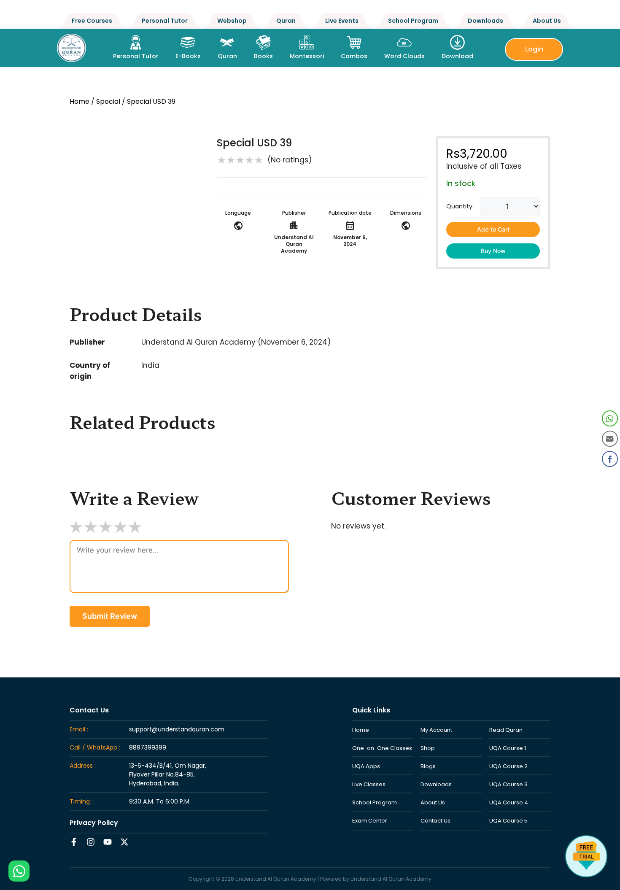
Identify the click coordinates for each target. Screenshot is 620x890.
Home (79, 101)
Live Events (342, 20)
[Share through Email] (610, 439)
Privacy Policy (94, 823)
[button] (610, 477)
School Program (413, 20)
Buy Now (493, 250)
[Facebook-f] (74, 842)
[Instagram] (90, 842)
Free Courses (92, 20)
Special (108, 101)
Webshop (232, 20)
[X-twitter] (124, 842)
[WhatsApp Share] (610, 418)
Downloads (485, 20)
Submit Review (109, 616)
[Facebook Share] (610, 459)
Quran (286, 20)
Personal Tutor (165, 20)
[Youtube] (107, 842)
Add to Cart (493, 229)
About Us (547, 20)
